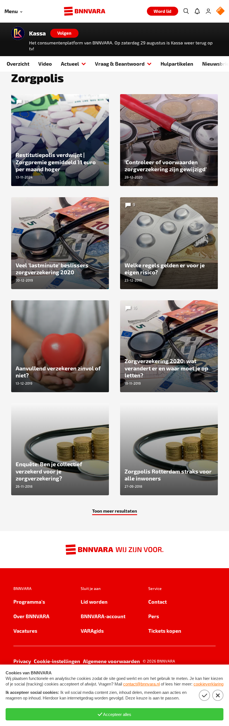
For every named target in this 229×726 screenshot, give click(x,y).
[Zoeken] (186, 11)
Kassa (37, 33)
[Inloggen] (208, 11)
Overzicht (18, 63)
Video (45, 63)
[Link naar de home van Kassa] (18, 33)
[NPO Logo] (220, 11)
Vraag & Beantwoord (120, 63)
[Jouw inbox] (197, 11)
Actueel (70, 63)
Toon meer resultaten (114, 510)
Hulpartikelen (177, 63)
